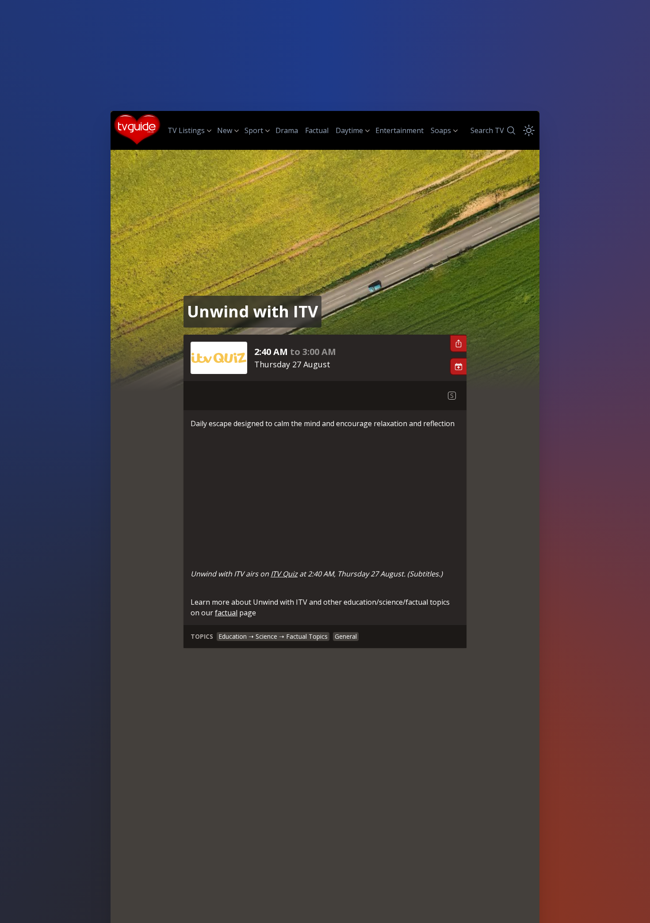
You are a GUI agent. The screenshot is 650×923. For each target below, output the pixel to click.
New (224, 130)
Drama (286, 130)
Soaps (441, 130)
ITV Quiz (284, 574)
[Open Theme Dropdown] (529, 130)
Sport (254, 130)
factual (226, 613)
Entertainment (399, 130)
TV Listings (186, 130)
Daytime (349, 130)
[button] (458, 343)
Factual (317, 130)
